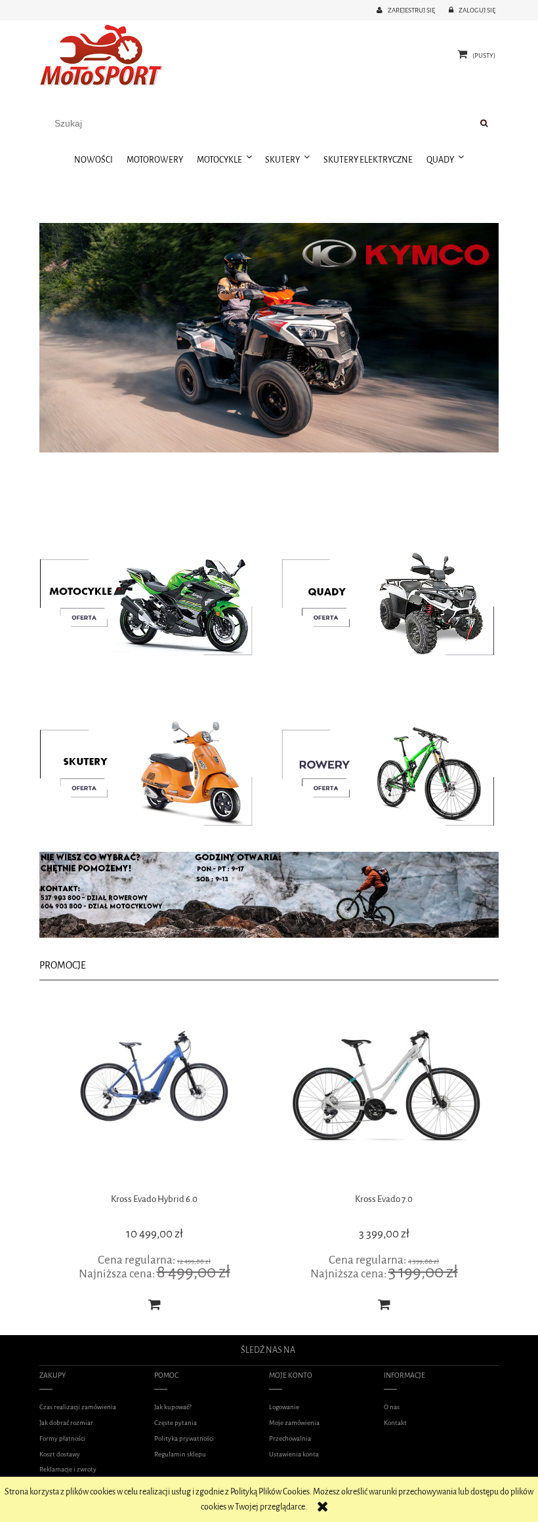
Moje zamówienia (294, 1422)
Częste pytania (175, 1422)
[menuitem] (93, 160)
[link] (269, 338)
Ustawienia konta (294, 1454)
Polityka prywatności (184, 1438)
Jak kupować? (173, 1407)
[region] (269, 338)
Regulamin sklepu (180, 1454)
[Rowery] (384, 770)
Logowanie (284, 1407)
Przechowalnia (290, 1438)
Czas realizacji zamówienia (77, 1407)
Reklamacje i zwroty (67, 1469)
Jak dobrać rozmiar (66, 1422)
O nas (392, 1407)
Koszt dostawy (59, 1454)
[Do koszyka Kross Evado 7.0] (154, 1304)
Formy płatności (62, 1438)
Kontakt (395, 1422)
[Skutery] (154, 770)
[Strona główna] (105, 57)
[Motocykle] (154, 600)
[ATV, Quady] (384, 600)
